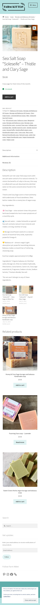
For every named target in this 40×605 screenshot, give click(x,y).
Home (7, 17)
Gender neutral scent (19, 128)
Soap (12, 17)
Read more (20, 442)
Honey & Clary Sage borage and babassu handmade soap (9, 317)
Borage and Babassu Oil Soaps (25, 17)
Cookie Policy (6, 596)
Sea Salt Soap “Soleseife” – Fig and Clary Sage (25, 297)
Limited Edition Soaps (18, 116)
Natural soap (23, 135)
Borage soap (29, 123)
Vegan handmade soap (14, 137)
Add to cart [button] (20, 385)
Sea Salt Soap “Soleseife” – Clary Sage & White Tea (8, 297)
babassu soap (22, 120)
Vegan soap (10, 140)
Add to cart (9, 97)
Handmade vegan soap (10, 132)
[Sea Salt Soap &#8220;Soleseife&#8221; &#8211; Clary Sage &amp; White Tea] (9, 290)
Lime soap (21, 132)
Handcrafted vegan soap (24, 130)
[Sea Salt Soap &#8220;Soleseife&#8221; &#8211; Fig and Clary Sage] (26, 290)
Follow (7, 557)
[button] (34, 28)
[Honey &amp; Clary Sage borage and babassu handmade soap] (9, 310)
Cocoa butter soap (8, 125)
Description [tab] (6, 150)
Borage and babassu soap (15, 123)
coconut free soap (22, 125)
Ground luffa (11, 130)
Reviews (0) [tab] (6, 163)
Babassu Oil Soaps (16, 111)
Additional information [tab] (10, 156)
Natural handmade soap (10, 135)
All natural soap (11, 120)
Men (27, 116)
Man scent (29, 132)
